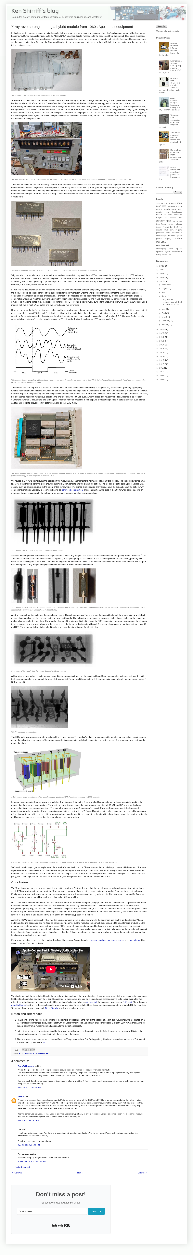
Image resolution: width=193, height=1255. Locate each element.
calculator (178, 215)
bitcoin (159, 215)
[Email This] (23, 1049)
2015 (161, 352)
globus (179, 224)
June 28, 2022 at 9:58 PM (29, 1087)
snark (171, 249)
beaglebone (177, 212)
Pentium (171, 235)
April (164, 313)
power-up (93, 940)
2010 (161, 372)
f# (174, 221)
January (166, 324)
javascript (160, 233)
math (168, 232)
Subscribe (161, 26)
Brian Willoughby (26, 1066)
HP (163, 227)
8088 (164, 206)
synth (167, 252)
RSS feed (127, 1002)
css (166, 218)
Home (80, 1173)
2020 (161, 333)
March (165, 317)
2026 (161, 266)
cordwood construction (72, 490)
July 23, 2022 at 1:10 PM (29, 1145)
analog (159, 209)
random (178, 238)
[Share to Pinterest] (33, 1049)
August (165, 288)
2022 (161, 281)
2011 (161, 368)
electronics (29, 1053)
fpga (158, 224)
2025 (161, 270)
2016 (161, 348)
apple (174, 209)
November (167, 285)
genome (172, 224)
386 (158, 203)
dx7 (180, 218)
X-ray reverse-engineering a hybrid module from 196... (171, 301)
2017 (161, 345)
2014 (161, 356)
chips (159, 217)
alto (180, 206)
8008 (168, 204)
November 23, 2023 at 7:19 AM (32, 1161)
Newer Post (17, 1173)
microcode (177, 232)
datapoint (173, 218)
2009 (161, 375)
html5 (167, 227)
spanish (159, 252)
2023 (161, 277)
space (179, 249)
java (180, 230)
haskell (158, 227)
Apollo (21, 1053)
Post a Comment (22, 1167)
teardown (177, 251)
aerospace (172, 206)
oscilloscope (161, 236)
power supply (164, 238)
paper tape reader (116, 940)
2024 (161, 273)
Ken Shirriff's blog (35, 10)
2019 (161, 337)
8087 (158, 206)
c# (165, 215)
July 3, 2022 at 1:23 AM (28, 1120)
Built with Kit (61, 1225)
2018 (161, 341)
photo (179, 236)
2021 (161, 329)
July (164, 292)
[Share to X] (28, 1049)
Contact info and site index (168, 31)
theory (158, 254)
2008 (161, 379)
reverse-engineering (43, 1053)
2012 (161, 364)
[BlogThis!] (25, 1049)
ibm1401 (178, 227)
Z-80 (169, 254)
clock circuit (134, 940)
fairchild (179, 221)
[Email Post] (16, 1050)
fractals (164, 224)
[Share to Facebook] (31, 1049)
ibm (171, 227)
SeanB (21, 1096)
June (164, 296)
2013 (161, 360)
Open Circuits (51, 1008)
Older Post (142, 1173)
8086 (179, 203)
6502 (163, 203)
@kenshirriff (91, 1002)
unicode (164, 254)
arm (167, 212)
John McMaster (18, 1005)
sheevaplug (161, 249)
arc (180, 209)
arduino (159, 212)
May (164, 309)
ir (176, 230)
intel (166, 229)
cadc (170, 215)
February (166, 320)
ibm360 (159, 230)
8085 (173, 203)
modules (102, 940)
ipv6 (172, 230)
